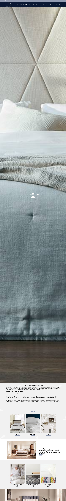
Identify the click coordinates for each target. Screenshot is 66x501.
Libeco (17, 485)
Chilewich (33, 485)
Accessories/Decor (45, 4)
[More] (52, 4)
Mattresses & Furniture (35, 4)
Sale (41, 4)
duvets (36, 389)
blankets (39, 389)
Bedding (16, 4)
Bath (29, 4)
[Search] (56, 4)
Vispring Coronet (44, 448)
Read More (33, 411)
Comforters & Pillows (23, 4)
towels (41, 389)
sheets (34, 389)
